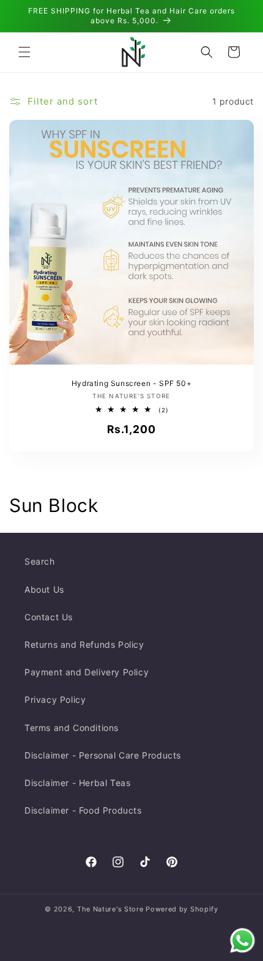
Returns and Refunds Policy (84, 644)
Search (39, 561)
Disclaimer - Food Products (83, 810)
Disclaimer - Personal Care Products (102, 755)
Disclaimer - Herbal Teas (77, 782)
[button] (24, 52)
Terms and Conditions (71, 727)
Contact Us (48, 617)
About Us (44, 589)
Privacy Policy (55, 699)
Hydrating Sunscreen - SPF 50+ (131, 383)
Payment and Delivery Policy (86, 672)
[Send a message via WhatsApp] (242, 940)
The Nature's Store (110, 909)
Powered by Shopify (182, 909)
